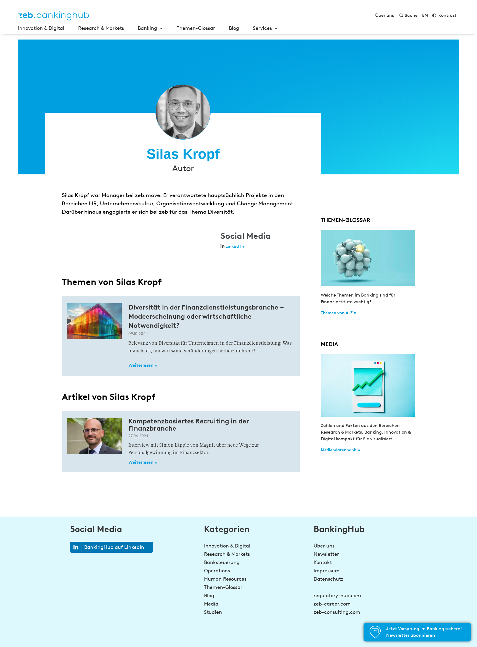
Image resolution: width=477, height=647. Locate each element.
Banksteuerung (222, 562)
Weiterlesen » (142, 365)
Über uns (324, 546)
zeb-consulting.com (337, 612)
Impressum (327, 571)
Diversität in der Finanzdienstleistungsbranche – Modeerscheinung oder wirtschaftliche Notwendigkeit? (206, 316)
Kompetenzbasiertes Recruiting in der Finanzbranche (188, 424)
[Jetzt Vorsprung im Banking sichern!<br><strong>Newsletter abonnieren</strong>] (375, 632)
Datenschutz (328, 579)
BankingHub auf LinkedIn (114, 547)
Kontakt (323, 562)
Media (211, 604)
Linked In (235, 246)
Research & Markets (101, 28)
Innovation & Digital (41, 28)
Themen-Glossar (196, 28)
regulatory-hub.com (337, 596)
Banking (147, 28)
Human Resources (225, 579)
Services (262, 28)
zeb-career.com (332, 604)
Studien (213, 612)
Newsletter (326, 554)
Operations (217, 571)
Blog (234, 28)
